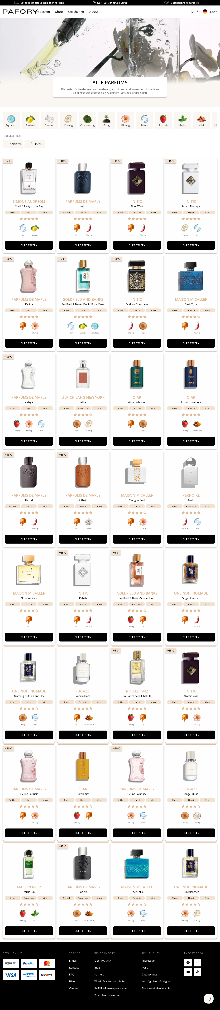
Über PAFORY (102, 995)
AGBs (145, 1002)
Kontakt (74, 1002)
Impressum (148, 995)
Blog (97, 1002)
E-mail (73, 995)
